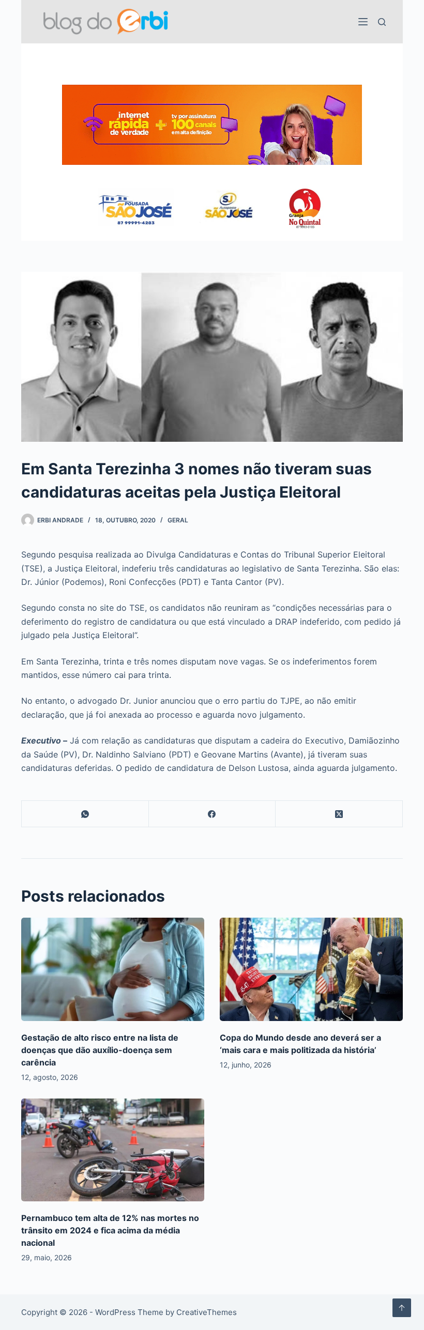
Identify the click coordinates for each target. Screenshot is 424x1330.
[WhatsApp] (85, 814)
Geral (178, 520)
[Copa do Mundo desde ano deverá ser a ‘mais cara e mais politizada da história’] (311, 969)
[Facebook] (212, 814)
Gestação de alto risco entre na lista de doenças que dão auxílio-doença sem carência (99, 1050)
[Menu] (363, 21)
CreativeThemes (206, 1312)
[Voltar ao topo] (401, 1307)
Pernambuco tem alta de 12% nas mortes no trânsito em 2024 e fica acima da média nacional (110, 1230)
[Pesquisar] (382, 22)
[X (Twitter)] (339, 814)
